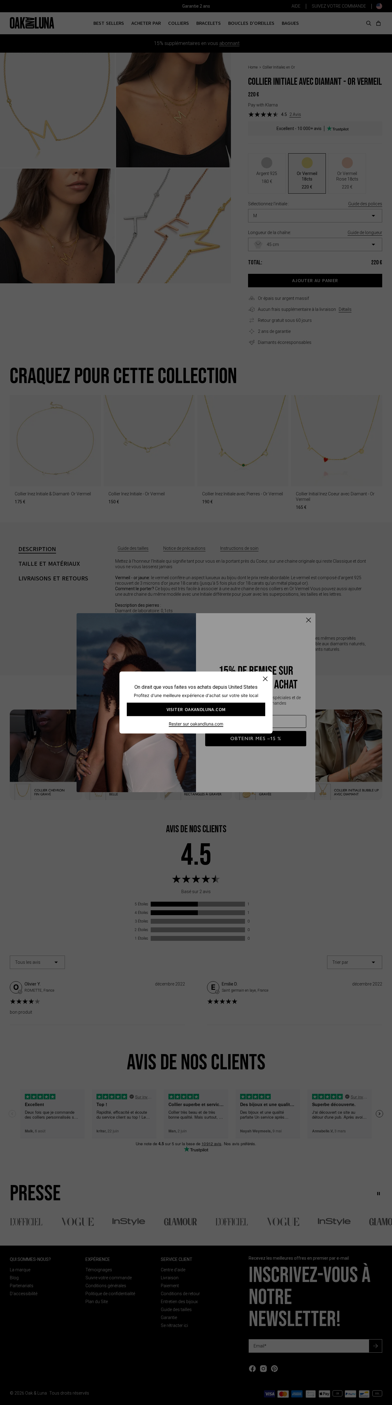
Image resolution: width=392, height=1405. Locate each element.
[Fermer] (265, 679)
